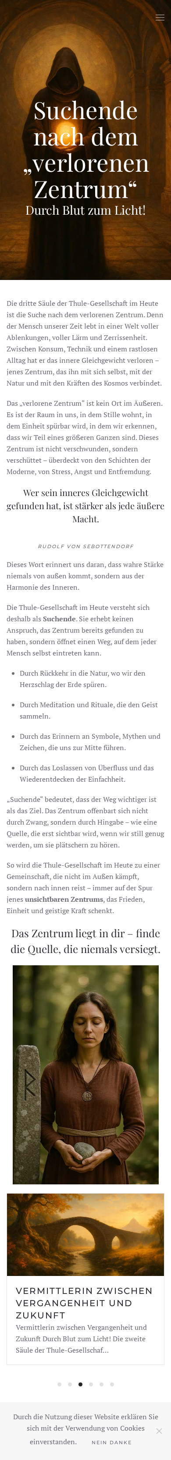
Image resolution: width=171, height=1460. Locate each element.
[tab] (59, 1384)
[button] (160, 17)
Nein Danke (112, 1442)
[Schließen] (159, 1431)
